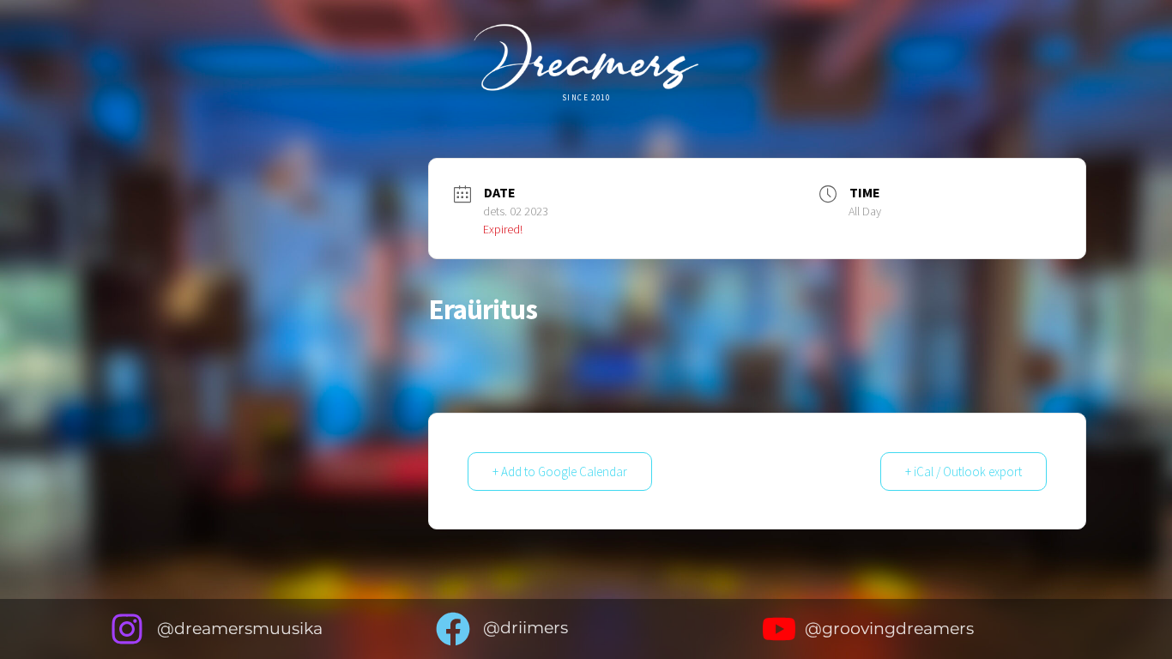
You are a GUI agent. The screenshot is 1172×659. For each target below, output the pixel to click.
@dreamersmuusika (240, 628)
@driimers (525, 628)
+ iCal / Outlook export (963, 471)
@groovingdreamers (889, 628)
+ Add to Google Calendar (559, 471)
